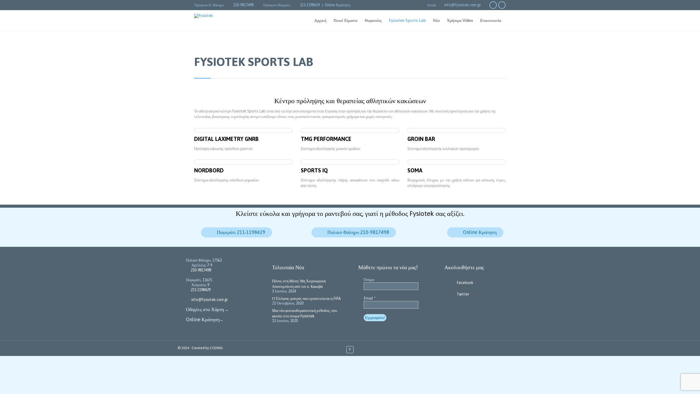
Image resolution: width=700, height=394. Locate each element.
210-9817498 (243, 5)
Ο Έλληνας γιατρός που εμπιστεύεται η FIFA (306, 298)
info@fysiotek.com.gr (462, 5)
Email (369, 298)
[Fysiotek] (215, 15)
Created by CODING (207, 348)
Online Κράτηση (337, 5)
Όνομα (369, 279)
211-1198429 (310, 5)
